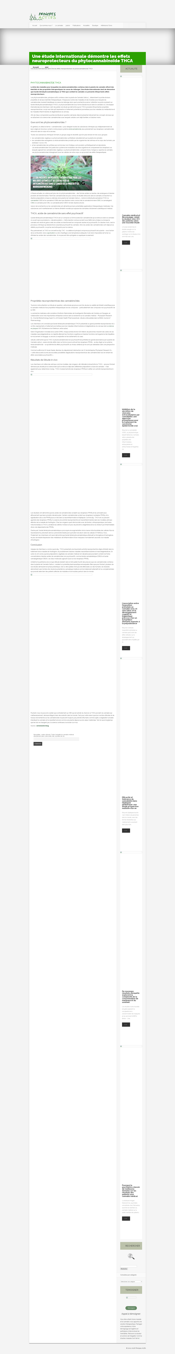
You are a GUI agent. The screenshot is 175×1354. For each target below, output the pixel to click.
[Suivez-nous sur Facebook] (132, 25)
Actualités (86, 25)
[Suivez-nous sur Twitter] (126, 25)
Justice (68, 25)
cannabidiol (34, 200)
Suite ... (127, 243)
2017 (46, 67)
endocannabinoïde (75, 129)
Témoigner (131, 1308)
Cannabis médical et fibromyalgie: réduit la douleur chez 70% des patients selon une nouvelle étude (131, 219)
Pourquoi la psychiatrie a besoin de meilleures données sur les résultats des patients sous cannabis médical (131, 1190)
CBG (32, 203)
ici (138, 1338)
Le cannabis (59, 25)
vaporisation (51, 233)
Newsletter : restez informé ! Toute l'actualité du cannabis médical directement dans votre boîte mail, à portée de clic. (54, 735)
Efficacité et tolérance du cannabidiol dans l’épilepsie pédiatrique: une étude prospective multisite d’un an (130, 802)
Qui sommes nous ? (46, 25)
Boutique (95, 25)
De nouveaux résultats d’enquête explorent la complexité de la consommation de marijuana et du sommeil (130, 996)
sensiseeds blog (42, 726)
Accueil (34, 25)
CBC (98, 200)
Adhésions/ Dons (106, 25)
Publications (76, 25)
